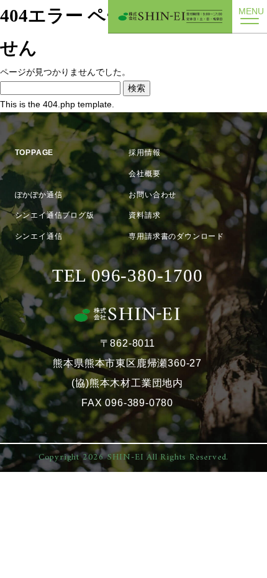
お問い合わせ (152, 194)
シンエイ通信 (39, 236)
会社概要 (144, 173)
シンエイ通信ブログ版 (54, 215)
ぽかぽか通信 (39, 194)
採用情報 (144, 152)
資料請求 (144, 215)
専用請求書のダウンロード (176, 236)
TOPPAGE (34, 152)
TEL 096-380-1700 (127, 275)
